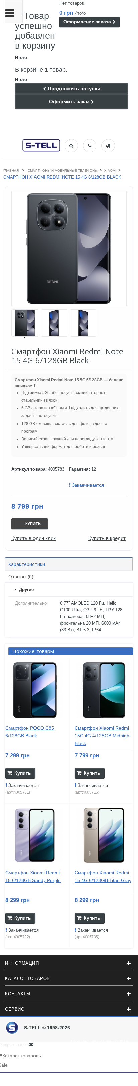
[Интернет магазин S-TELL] (41, 145)
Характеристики (26, 564)
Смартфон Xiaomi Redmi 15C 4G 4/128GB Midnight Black (103, 735)
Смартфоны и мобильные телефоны (63, 170)
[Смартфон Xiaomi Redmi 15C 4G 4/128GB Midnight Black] (104, 690)
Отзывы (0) (20, 576)
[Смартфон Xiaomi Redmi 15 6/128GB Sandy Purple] (35, 835)
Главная (11, 170)
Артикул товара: (29, 469)
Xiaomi (110, 170)
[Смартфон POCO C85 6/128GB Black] (35, 690)
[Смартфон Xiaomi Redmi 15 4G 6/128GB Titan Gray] (104, 835)
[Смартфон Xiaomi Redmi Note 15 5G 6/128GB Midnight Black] (25, 323)
